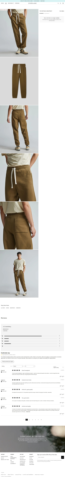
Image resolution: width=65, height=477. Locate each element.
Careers (12, 461)
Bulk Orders (22, 462)
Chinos (7, 307)
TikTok (30, 458)
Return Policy (23, 459)
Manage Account (4, 456)
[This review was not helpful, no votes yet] (62, 376)
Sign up (2, 458)
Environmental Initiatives (13, 458)
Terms (49, 461)
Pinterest (31, 461)
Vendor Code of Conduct (39, 474)
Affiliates (31, 462)
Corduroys (18, 307)
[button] (63, 3)
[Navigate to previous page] (24, 420)
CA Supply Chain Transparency (28, 474)
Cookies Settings (18, 474)
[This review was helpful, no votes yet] (60, 376)
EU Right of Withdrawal (22, 465)
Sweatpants (12, 307)
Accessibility (13, 463)
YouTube (31, 459)
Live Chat (22, 458)
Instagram (31, 456)
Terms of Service (11, 474)
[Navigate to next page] (41, 420)
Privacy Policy (43, 461)
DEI (11, 460)
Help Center (22, 456)
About (11, 456)
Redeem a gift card (5, 459)
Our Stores (31, 464)
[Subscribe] (62, 457)
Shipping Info (22, 461)
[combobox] (6, 367)
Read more (28, 411)
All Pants (3, 307)
